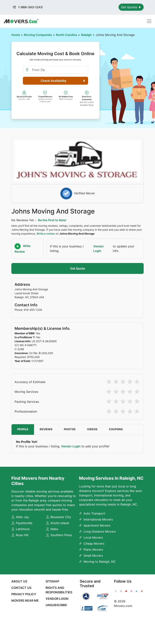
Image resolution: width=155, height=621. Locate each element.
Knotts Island (59, 523)
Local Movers (93, 537)
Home (15, 35)
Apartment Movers (97, 525)
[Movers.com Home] (21, 21)
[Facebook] (116, 591)
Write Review (22, 249)
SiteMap (52, 581)
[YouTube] (126, 591)
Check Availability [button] (53, 81)
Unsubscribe (56, 605)
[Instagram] (131, 591)
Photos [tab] (70, 429)
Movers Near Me (25, 600)
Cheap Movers (94, 543)
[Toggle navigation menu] (149, 21)
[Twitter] (121, 591)
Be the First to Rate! (52, 220)
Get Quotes (129, 7)
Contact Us (21, 588)
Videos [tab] (92, 429)
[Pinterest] (141, 591)
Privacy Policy (23, 594)
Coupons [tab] (116, 429)
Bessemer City (60, 517)
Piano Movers (93, 549)
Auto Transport (94, 513)
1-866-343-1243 (30, 7)
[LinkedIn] (136, 591)
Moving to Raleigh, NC (100, 561)
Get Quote (77, 268)
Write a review (45, 233)
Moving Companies (38, 35)
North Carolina (66, 35)
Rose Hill (22, 535)
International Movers (98, 519)
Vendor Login (98, 248)
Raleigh (86, 35)
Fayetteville (24, 523)
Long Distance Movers (100, 531)
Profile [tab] (22, 429)
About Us (19, 581)
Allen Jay (22, 517)
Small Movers (93, 555)
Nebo (54, 529)
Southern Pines (61, 535)
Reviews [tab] (46, 429)
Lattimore (23, 529)
